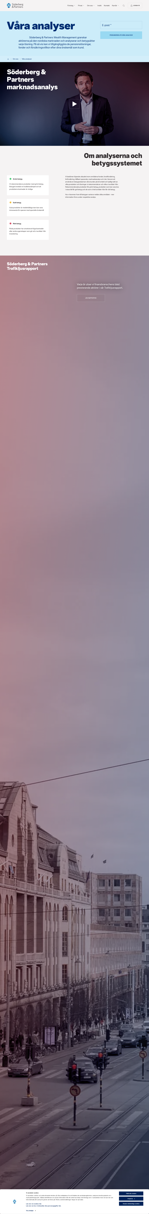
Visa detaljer (30, 1210)
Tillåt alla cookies (131, 1193)
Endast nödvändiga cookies (131, 1203)
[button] (74, 104)
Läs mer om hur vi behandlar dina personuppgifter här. (43, 1206)
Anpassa (130, 1198)
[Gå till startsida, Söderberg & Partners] (15, 5)
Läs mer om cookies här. (34, 1204)
